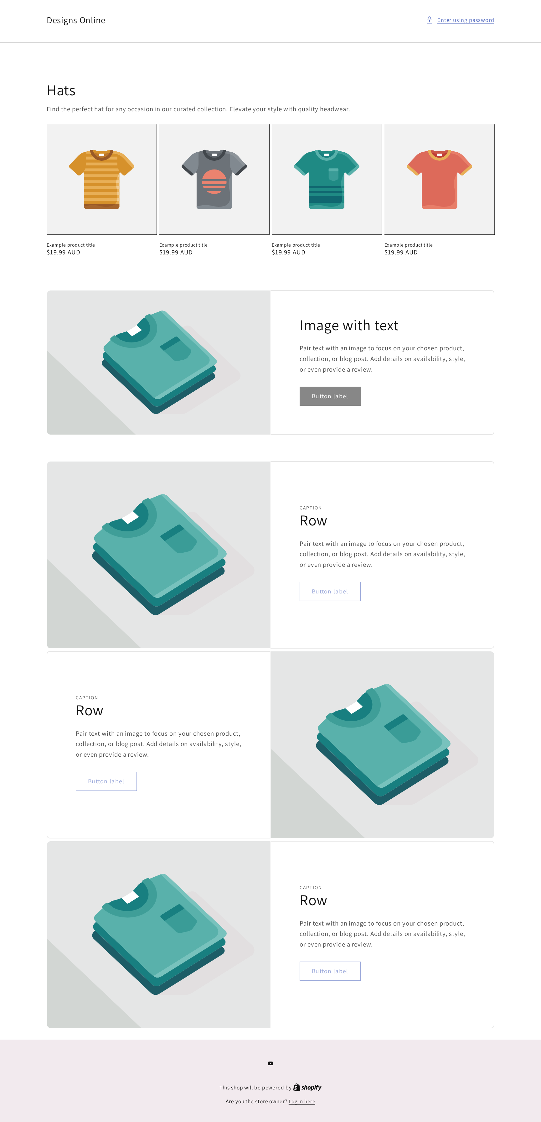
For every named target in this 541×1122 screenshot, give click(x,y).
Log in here (302, 1101)
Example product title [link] (71, 245)
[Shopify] (307, 1087)
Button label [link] (330, 396)
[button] (460, 19)
